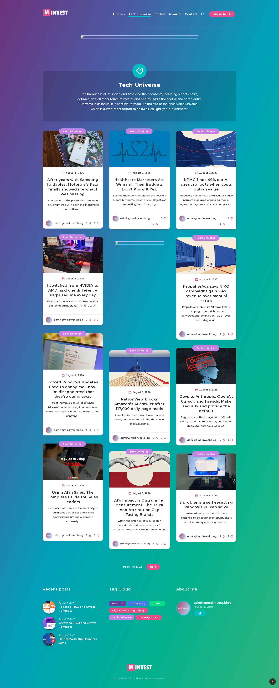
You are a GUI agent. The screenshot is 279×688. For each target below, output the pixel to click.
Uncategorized (148, 617)
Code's (157, 603)
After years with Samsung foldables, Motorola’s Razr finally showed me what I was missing (72, 187)
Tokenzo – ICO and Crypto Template (77, 608)
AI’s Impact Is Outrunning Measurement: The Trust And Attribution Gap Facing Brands (139, 507)
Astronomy (138, 603)
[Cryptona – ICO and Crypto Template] (49, 623)
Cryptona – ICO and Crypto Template (78, 624)
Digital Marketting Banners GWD (78, 641)
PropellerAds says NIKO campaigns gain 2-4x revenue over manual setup (206, 293)
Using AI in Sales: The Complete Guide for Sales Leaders (73, 497)
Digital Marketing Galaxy (128, 610)
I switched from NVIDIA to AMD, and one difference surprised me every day (72, 290)
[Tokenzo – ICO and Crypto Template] (49, 607)
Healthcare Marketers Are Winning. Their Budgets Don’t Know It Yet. (139, 184)
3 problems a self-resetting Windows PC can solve (206, 504)
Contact (191, 14)
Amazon (175, 14)
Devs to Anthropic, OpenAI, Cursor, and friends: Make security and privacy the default (206, 403)
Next (153, 566)
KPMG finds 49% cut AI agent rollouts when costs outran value (206, 184)
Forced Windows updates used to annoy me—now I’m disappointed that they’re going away (72, 389)
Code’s (160, 14)
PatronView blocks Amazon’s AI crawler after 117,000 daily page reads (139, 404)
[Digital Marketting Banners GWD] (49, 639)
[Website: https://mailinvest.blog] (200, 613)
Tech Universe (140, 14)
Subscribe (220, 13)
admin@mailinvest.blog (213, 603)
